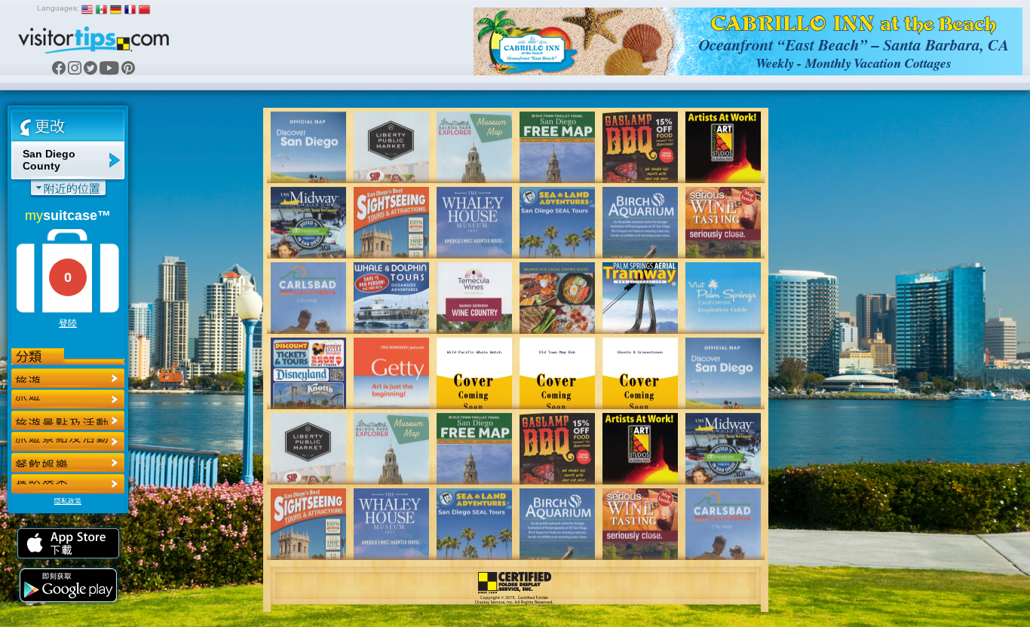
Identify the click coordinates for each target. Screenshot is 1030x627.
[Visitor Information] (67, 484)
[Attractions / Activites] (67, 399)
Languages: (58, 8)
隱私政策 (67, 501)
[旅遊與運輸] (67, 463)
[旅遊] (67, 378)
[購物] (67, 441)
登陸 (68, 323)
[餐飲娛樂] (67, 420)
